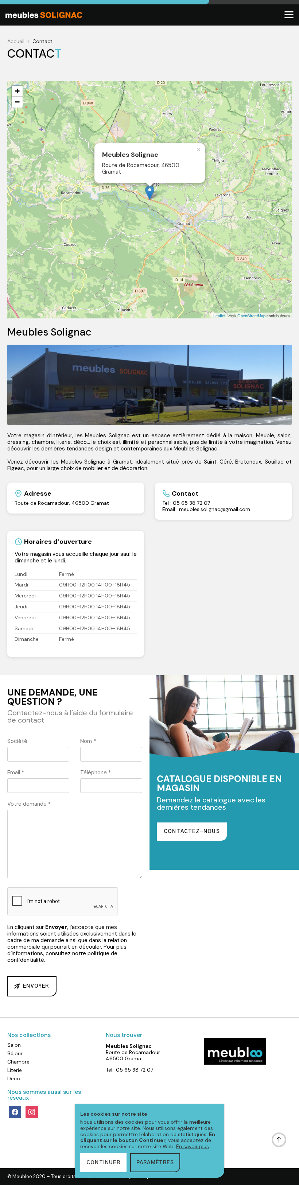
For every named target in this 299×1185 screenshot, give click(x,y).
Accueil (15, 41)
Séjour (15, 1053)
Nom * (88, 741)
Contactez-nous (192, 831)
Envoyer (36, 986)
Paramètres (155, 1162)
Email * (15, 772)
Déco (13, 1078)
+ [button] (17, 91)
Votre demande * (29, 804)
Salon (14, 1045)
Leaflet (219, 315)
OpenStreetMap (251, 315)
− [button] (17, 102)
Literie (14, 1070)
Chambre (18, 1061)
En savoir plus (192, 1146)
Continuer (103, 1162)
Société (17, 741)
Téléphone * (95, 772)
